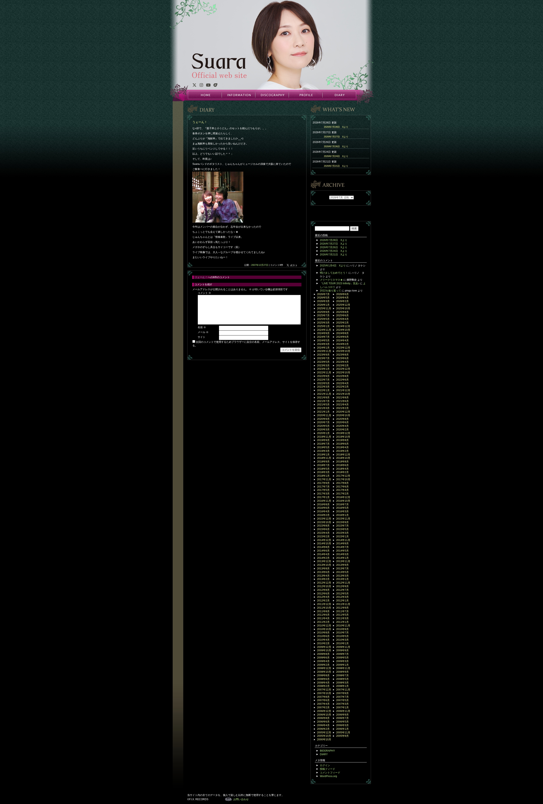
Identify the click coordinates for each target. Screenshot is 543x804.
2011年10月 (324, 607)
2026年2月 (342, 301)
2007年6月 (323, 700)
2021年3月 (323, 408)
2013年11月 (343, 561)
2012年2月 (323, 600)
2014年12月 (324, 540)
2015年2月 (323, 536)
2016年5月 (342, 507)
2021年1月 (323, 411)
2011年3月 (342, 618)
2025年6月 (342, 315)
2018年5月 (323, 468)
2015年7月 (342, 525)
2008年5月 (342, 679)
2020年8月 (342, 418)
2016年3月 (342, 511)
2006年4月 (323, 725)
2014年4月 (323, 554)
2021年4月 (342, 404)
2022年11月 (324, 372)
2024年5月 (323, 340)
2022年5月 (323, 383)
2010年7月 (342, 632)
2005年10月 (324, 735)
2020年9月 (323, 418)
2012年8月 (323, 589)
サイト (201, 337)
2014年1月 (342, 557)
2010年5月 (342, 636)
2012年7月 (342, 589)
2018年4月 (342, 468)
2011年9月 (342, 607)
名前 (202, 327)
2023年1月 (323, 368)
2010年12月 (324, 625)
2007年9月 (342, 693)
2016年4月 (323, 511)
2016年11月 (324, 500)
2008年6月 (323, 679)
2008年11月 (343, 668)
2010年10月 (324, 629)
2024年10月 (343, 329)
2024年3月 (323, 344)
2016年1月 (342, 515)
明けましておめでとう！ (334, 272)
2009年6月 (323, 657)
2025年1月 (323, 326)
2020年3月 (323, 429)
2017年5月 (323, 490)
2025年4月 (342, 319)
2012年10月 (324, 586)
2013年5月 (342, 572)
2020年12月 (343, 411)
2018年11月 (324, 458)
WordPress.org (328, 776)
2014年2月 (323, 557)
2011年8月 (323, 611)
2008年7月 (342, 675)
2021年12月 (343, 390)
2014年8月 (323, 547)
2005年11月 (343, 732)
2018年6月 (342, 465)
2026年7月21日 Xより (336, 166)
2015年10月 (324, 522)
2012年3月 (342, 596)
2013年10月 (324, 564)
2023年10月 (343, 351)
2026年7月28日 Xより (336, 127)
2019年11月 (324, 436)
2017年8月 (342, 483)
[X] (194, 85)
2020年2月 (342, 429)
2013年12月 (324, 561)
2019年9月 (323, 440)
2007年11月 (343, 689)
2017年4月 (342, 490)
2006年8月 (323, 718)
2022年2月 (342, 386)
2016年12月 (343, 497)
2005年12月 (324, 732)
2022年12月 (343, 368)
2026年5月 (323, 297)
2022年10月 (343, 372)
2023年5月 (323, 361)
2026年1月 (323, 304)
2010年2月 (323, 643)
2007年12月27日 (259, 265)
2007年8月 (323, 696)
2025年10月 (343, 308)
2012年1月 (342, 600)
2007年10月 (324, 693)
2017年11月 (324, 479)
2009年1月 (342, 664)
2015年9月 (342, 522)
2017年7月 (323, 486)
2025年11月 (324, 308)
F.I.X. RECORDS (228, 799)
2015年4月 (323, 532)
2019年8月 (342, 440)
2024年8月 (342, 333)
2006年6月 (323, 721)
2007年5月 (342, 700)
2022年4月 (342, 383)
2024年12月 (343, 326)
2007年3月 (342, 703)
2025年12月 (343, 304)
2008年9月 (342, 671)
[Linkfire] (215, 85)
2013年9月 (342, 564)
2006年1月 (342, 728)
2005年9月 (342, 735)
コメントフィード (330, 772)
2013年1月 (342, 579)
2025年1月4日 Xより (333, 265)
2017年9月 (323, 483)
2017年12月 (343, 475)
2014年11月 (343, 540)
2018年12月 (343, 454)
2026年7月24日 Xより (336, 156)
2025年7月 (323, 315)
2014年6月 (323, 550)
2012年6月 (323, 593)
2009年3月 (342, 661)
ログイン (325, 765)
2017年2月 (342, 493)
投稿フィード (327, 769)
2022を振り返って (330, 290)
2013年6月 (323, 572)
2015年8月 (323, 525)
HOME (205, 95)
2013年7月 (342, 568)
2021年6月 (342, 401)
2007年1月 (342, 707)
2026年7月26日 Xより (336, 146)
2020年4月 (342, 425)
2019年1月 (323, 454)
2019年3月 (323, 451)
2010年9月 (342, 629)
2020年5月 (323, 425)
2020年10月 (343, 415)
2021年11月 (324, 393)
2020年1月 (323, 433)
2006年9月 (342, 714)
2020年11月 (324, 415)
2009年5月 (342, 657)
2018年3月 (323, 472)
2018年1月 (323, 475)
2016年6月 (323, 507)
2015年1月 (342, 536)
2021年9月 (323, 397)
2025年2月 (342, 322)
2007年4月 (323, 703)
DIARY (339, 95)
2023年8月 (342, 354)
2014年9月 (342, 543)
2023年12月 (343, 347)
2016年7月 (342, 504)
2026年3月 (323, 301)
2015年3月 (342, 532)
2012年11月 (343, 582)
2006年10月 (324, 714)
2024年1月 (323, 347)
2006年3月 (342, 725)
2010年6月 (323, 636)
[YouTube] (208, 85)
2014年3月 (342, 554)
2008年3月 (342, 682)
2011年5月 (342, 614)
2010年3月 (342, 639)
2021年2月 (342, 408)
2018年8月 (342, 461)
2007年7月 (342, 696)
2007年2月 (323, 707)
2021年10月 (343, 393)
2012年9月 (342, 586)
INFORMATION (238, 95)
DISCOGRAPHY (272, 95)
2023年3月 (323, 365)
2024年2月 (342, 344)
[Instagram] (201, 85)
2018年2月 (342, 472)
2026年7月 (323, 294)
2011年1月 (342, 622)
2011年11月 (343, 604)
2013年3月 (342, 575)
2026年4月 (342, 297)
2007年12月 (324, 689)
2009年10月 (324, 650)
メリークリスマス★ (331, 279)
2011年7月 (342, 611)
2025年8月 (342, 312)
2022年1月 (323, 390)
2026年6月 (342, 294)
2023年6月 (342, 358)
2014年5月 (342, 550)
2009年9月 (342, 650)
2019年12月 (343, 433)
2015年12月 (324, 518)
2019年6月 (342, 443)
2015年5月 (342, 529)
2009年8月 (323, 654)
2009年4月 (323, 661)
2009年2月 (323, 664)
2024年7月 (323, 336)
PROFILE (305, 95)
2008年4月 (323, 682)
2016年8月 (323, 504)
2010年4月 (323, 639)
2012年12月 (324, 582)
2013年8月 (323, 568)
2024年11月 (324, 329)
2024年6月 (342, 336)
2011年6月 (323, 614)
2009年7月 (342, 654)
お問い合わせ (241, 799)
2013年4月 (323, 575)
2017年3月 (323, 493)
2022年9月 (323, 376)
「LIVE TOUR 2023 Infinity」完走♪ (339, 283)
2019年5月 (323, 447)
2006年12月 (324, 711)
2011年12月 (324, 604)
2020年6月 (342, 422)
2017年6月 (342, 486)
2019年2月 (342, 451)
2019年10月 (343, 436)
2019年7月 (323, 443)
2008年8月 (323, 675)
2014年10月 (324, 543)
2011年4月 (323, 618)
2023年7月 (323, 358)
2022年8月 (342, 376)
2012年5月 (342, 593)
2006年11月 (343, 711)
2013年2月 (323, 579)
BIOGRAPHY (327, 750)
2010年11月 (343, 625)
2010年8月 (323, 632)
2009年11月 (343, 647)
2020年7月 (323, 422)
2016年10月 (343, 500)
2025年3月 (323, 322)
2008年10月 (324, 671)
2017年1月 (323, 497)
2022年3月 (323, 386)
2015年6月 (323, 529)
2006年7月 (342, 718)
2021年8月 (342, 397)
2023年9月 (323, 354)
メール (203, 332)
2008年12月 (324, 668)
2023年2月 (342, 365)
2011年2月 (323, 622)
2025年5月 (323, 319)
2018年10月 (343, 458)
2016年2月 (323, 515)
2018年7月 (323, 465)
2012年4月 (323, 596)
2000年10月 (324, 739)
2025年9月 (323, 312)
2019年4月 (342, 447)
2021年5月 (323, 404)
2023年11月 (324, 351)
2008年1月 (342, 686)
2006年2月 (323, 728)
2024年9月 (323, 333)
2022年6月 (342, 379)
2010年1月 (342, 643)
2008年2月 (323, 686)
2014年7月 (342, 547)
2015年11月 (343, 518)
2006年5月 (342, 721)
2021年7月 (323, 401)
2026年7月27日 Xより (336, 136)
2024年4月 (342, 340)
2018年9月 (323, 461)
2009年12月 (324, 647)
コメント (204, 292)
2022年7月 (323, 379)
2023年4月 (342, 361)
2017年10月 (343, 479)
